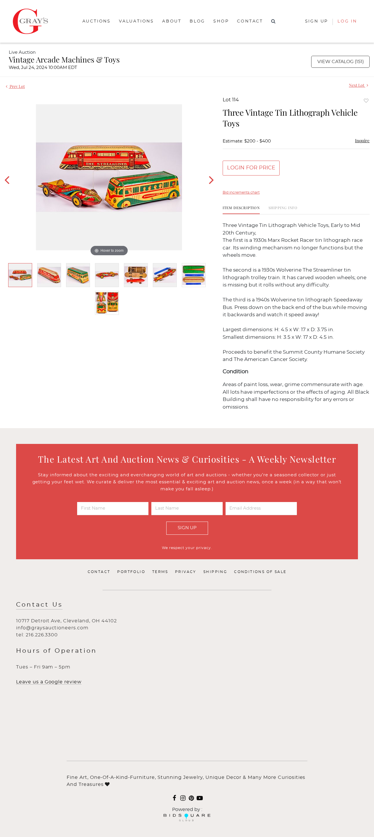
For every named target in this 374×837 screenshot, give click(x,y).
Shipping (215, 572)
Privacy (185, 572)
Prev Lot (17, 86)
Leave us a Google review (49, 682)
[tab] (241, 210)
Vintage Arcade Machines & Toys (64, 59)
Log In (347, 21)
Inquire (362, 140)
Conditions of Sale (260, 572)
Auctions (96, 21)
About (171, 21)
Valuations (136, 21)
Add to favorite (366, 100)
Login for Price (251, 168)
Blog (197, 21)
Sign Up (187, 528)
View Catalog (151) (340, 61)
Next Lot (357, 85)
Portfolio (131, 572)
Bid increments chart (241, 192)
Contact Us (39, 605)
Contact (250, 21)
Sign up (316, 21)
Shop (221, 21)
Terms (160, 572)
